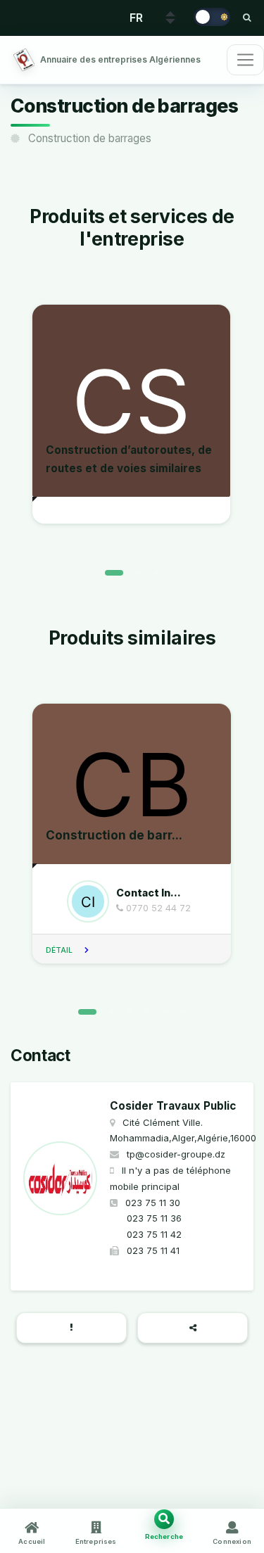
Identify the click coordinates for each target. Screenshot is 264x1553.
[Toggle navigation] (245, 59)
